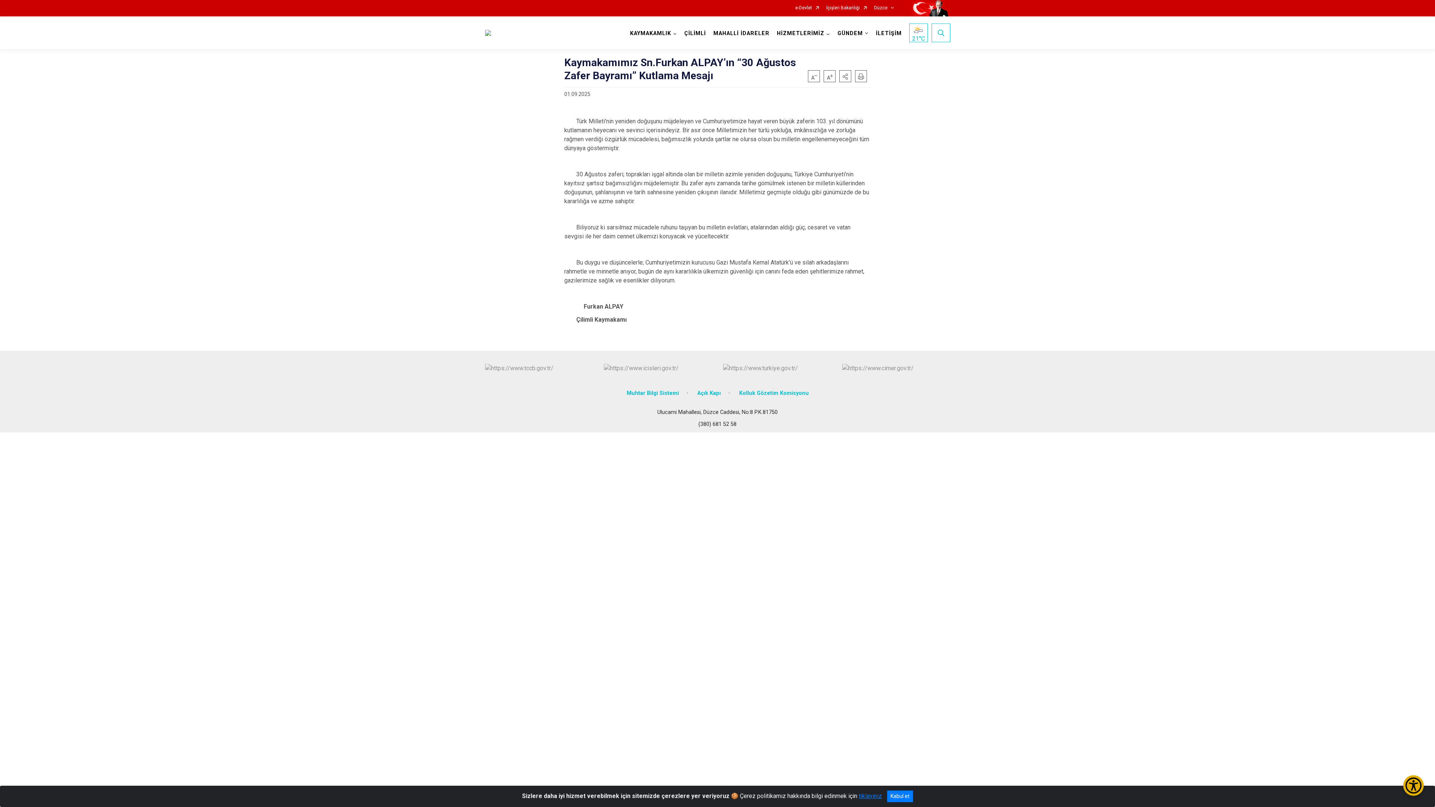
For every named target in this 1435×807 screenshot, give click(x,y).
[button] (845, 76)
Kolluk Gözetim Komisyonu (774, 393)
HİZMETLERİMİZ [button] (800, 33)
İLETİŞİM (889, 33)
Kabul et (900, 796)
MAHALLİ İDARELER (741, 33)
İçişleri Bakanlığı (843, 8)
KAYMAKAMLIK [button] (650, 33)
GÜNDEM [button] (850, 33)
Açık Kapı (709, 393)
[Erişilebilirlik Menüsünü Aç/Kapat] (1413, 785)
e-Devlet (803, 8)
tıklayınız (870, 796)
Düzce (881, 8)
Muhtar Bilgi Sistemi (653, 393)
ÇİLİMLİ (695, 33)
